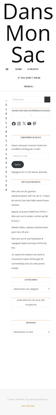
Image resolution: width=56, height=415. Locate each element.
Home (18, 69)
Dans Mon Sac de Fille (28, 54)
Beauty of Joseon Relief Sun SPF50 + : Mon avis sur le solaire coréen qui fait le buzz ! (29, 216)
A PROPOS (32, 69)
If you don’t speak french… (29, 82)
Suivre (18, 164)
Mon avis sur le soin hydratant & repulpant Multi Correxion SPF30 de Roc (29, 243)
